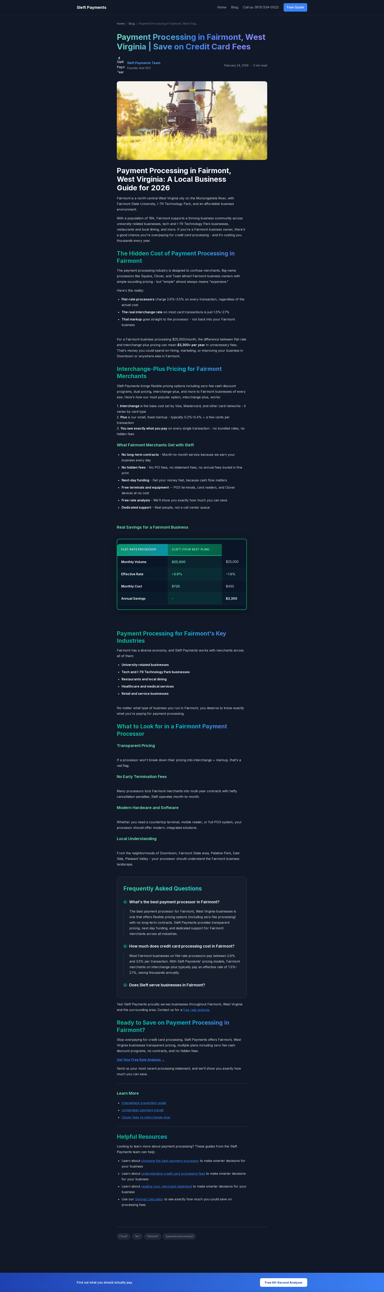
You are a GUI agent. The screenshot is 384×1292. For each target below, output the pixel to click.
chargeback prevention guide (144, 1103)
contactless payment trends (143, 1110)
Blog (234, 7)
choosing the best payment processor (170, 1161)
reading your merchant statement (166, 1186)
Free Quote (295, 7)
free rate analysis (196, 1010)
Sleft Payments (91, 7)
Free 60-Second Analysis (283, 1282)
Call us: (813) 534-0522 (261, 7)
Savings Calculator (149, 1199)
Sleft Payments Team (143, 63)
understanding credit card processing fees (173, 1174)
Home (221, 7)
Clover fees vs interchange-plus (146, 1117)
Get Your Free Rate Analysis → (141, 1060)
